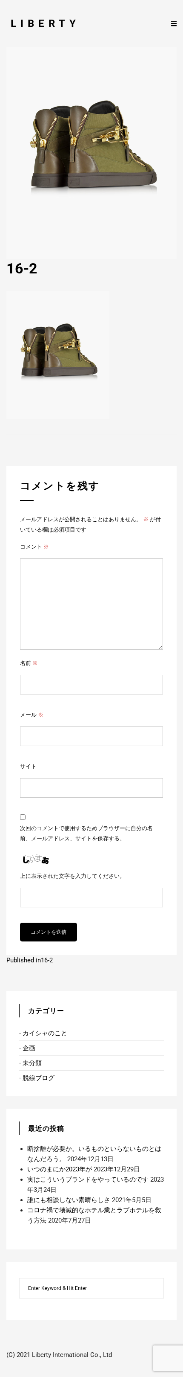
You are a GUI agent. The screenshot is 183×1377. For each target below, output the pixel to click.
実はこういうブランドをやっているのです (88, 1179)
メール (31, 715)
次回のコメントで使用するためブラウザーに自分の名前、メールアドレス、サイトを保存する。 (86, 833)
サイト (28, 766)
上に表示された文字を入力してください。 (72, 876)
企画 (29, 1048)
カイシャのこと (45, 1033)
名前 (29, 663)
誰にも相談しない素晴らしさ (68, 1200)
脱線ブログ (38, 1078)
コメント (34, 546)
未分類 (32, 1063)
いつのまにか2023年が (59, 1169)
